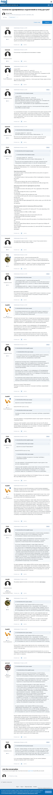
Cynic (10, 13)
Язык (17, 786)
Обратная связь (28, 786)
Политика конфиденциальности (45, 788)
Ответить (47, 22)
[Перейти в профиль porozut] (8, 668)
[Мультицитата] (21, 45)
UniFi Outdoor (42, 581)
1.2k (8, 674)
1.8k (8, 266)
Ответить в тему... (13, 776)
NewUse (7, 66)
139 (8, 590)
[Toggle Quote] (15, 93)
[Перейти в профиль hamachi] (8, 54)
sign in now (30, 770)
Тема (21, 786)
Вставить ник (16, 44)
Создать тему (37, 22)
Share (5, 17)
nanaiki (7, 579)
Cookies (35, 786)
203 (8, 39)
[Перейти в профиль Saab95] (8, 309)
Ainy (7, 255)
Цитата (25, 44)
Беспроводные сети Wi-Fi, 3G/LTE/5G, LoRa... (24, 14)
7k (8, 77)
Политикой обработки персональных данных (27, 793)
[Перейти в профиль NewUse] (8, 71)
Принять (48, 792)
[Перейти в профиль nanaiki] (8, 584)
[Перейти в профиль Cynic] (3, 14)
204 (8, 61)
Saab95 (7, 305)
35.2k (8, 316)
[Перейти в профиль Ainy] (8, 259)
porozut (7, 663)
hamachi (7, 50)
